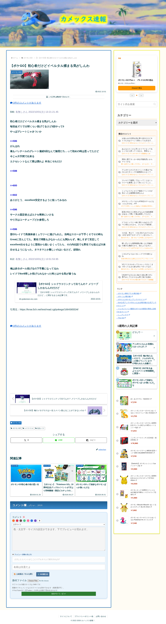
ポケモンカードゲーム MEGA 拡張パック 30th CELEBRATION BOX (144, 452)
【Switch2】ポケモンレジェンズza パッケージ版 (143, 464)
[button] (91, 440)
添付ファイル (19, 580)
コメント (18, 517)
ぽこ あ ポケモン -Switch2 (140, 399)
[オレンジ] (13, 520)
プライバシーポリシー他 (83, 616)
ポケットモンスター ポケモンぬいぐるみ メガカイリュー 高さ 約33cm (143, 412)
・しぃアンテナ (122, 315)
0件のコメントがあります (27, 102)
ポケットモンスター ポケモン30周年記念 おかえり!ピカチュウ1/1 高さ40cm (144, 478)
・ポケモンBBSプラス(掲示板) (128, 293)
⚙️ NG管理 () (43, 574)
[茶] (20, 520)
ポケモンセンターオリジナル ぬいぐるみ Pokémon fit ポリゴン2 (143, 519)
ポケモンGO (17, 423)
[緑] (24, 520)
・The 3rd (120, 318)
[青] (31, 520)
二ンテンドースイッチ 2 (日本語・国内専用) (144, 439)
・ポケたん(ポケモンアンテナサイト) (130, 299)
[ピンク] (28, 520)
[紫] (35, 520)
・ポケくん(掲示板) (123, 296)
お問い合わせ (101, 616)
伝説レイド (40, 428)
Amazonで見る (137, 88)
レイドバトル (29, 428)
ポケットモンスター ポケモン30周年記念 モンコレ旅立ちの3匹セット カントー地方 (144, 425)
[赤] (17, 520)
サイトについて (66, 616)
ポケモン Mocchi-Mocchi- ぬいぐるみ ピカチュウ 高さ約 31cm (143, 506)
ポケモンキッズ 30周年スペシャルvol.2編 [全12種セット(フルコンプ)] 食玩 (143, 492)
